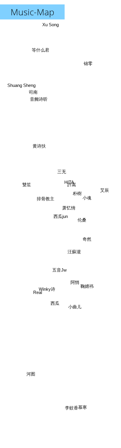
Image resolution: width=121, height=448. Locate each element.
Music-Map (32, 12)
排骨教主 (45, 192)
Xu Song (50, 24)
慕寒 (79, 407)
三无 (57, 172)
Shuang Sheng (23, 78)
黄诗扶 (41, 139)
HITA (74, 204)
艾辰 (103, 199)
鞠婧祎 (91, 269)
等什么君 (43, 46)
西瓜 (53, 302)
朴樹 (75, 193)
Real (38, 304)
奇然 (85, 248)
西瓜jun (60, 216)
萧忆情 (71, 226)
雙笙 (27, 181)
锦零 (76, 24)
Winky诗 (50, 290)
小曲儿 (74, 307)
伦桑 (82, 229)
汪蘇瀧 (72, 249)
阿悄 (74, 281)
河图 (33, 379)
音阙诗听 (42, 90)
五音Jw (55, 276)
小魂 (87, 204)
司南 (35, 84)
